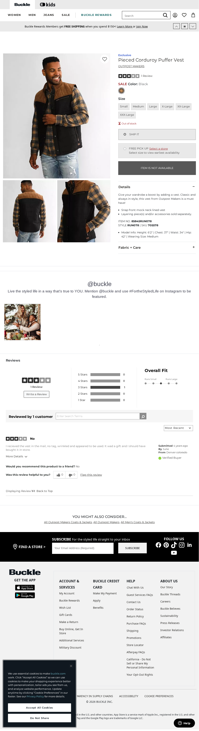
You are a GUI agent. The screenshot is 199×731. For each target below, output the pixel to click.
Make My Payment (105, 593)
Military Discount (70, 647)
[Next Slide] (192, 26)
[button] (14, 15)
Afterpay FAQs (136, 652)
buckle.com (58, 673)
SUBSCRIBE (132, 548)
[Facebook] (158, 545)
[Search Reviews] (143, 416)
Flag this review (91, 474)
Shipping (132, 630)
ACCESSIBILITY (128, 696)
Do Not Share (39, 718)
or (126, 26)
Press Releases (170, 623)
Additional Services (71, 640)
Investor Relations (172, 630)
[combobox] (141, 15)
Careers (165, 601)
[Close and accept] (71, 666)
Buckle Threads (170, 594)
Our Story (166, 587)
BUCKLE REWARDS (96, 15)
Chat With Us (135, 587)
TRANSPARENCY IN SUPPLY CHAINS (90, 696)
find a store (32, 546)
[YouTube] (174, 552)
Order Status (135, 609)
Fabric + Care (129, 247)
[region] (39, 693)
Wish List (65, 607)
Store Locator (135, 645)
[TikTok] (174, 545)
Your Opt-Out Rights (140, 674)
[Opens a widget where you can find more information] (184, 723)
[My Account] (175, 15)
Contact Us (134, 602)
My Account (66, 593)
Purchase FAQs (136, 623)
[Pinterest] (166, 545)
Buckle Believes (170, 608)
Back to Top (44, 491)
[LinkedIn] (189, 545)
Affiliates (166, 637)
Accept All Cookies (39, 707)
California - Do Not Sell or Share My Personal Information (140, 663)
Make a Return (68, 622)
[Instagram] (182, 545)
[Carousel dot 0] (99, 345)
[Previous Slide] (176, 26)
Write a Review (36, 394)
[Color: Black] (121, 90)
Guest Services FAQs (140, 595)
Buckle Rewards (69, 600)
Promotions (134, 638)
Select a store (158, 148)
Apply (96, 600)
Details (124, 187)
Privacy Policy (35, 696)
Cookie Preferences (159, 696)
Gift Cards (65, 615)
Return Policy (135, 616)
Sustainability (169, 616)
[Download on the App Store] (25, 587)
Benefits (98, 607)
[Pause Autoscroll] (184, 26)
